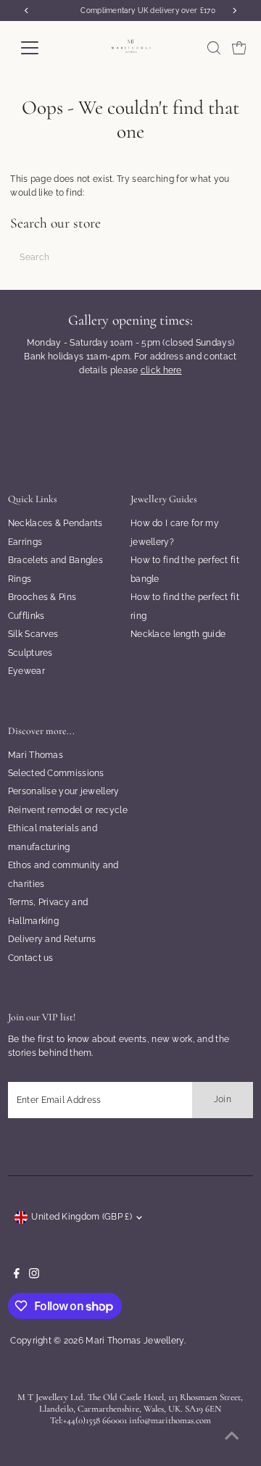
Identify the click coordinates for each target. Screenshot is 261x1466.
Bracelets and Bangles (55, 560)
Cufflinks (26, 616)
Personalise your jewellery (64, 791)
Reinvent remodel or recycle (68, 810)
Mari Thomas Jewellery (134, 1341)
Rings (20, 579)
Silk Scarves (33, 634)
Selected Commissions (56, 773)
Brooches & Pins (42, 597)
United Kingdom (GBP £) (81, 1217)
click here (161, 370)
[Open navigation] (39, 48)
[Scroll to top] (232, 1437)
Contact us (31, 958)
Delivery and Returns (52, 939)
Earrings (25, 542)
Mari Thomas (35, 755)
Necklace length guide (177, 634)
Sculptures (30, 653)
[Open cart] (239, 47)
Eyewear (26, 671)
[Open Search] (213, 47)
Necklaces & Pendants (55, 523)
